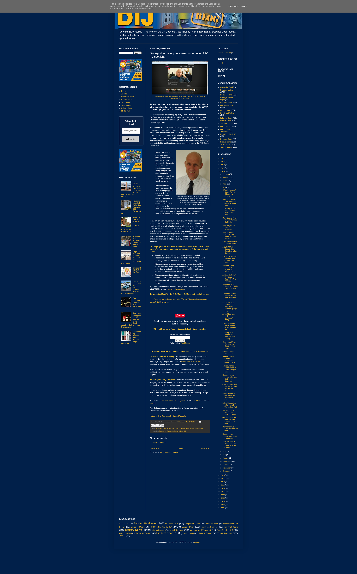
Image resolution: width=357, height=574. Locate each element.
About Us (124, 94)
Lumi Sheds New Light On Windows (228, 227)
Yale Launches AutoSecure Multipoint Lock (229, 412)
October (226, 465)
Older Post (205, 448)
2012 (223, 162)
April (225, 184)
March (225, 181)
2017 (223, 479)
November (227, 468)
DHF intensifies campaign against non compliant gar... (229, 360)
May (224, 187)
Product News (225, 142)
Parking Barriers (125, 533)
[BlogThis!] (155, 425)
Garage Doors (161, 428)
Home (180, 448)
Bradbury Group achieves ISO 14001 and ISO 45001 (137, 242)
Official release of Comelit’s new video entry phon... (229, 193)
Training (122, 536)
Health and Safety (173, 428)
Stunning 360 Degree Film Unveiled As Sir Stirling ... (229, 336)
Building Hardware (227, 90)
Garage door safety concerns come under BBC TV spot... (229, 421)
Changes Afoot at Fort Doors (228, 352)
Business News (226, 95)
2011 (223, 158)
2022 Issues (126, 105)
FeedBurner (185, 343)
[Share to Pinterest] (162, 425)
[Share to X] (157, 425)
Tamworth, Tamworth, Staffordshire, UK (172, 431)
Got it (244, 6)
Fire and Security (226, 105)
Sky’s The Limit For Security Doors (229, 243)
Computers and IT (212, 524)
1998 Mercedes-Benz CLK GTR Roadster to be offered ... (229, 444)
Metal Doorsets (226, 127)
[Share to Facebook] (160, 425)
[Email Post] (199, 422)
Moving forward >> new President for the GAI (230, 429)
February (226, 177)
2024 (223, 501)
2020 (223, 488)
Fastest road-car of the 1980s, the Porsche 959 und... (229, 397)
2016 (223, 475)
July (224, 455)
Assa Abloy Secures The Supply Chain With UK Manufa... (229, 278)
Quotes (224, 63)
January (226, 174)
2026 (223, 508)
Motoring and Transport (225, 130)
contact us (196, 400)
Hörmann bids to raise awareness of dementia (229, 436)
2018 (223, 482)
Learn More (233, 6)
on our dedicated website (197, 351)
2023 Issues (126, 102)
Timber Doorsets (226, 148)
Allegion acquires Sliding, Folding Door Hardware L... (229, 296)
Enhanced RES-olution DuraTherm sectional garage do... (229, 307)
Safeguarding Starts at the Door (137, 270)
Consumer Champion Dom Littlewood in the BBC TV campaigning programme (180, 96)
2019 (223, 485)
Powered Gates (226, 139)
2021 (223, 491)
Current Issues (126, 100)
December (227, 471)
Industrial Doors (226, 118)
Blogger (197, 542)
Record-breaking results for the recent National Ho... (229, 326)
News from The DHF (197, 428)
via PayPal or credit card (191, 362)
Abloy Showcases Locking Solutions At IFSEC (229, 317)
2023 (223, 498)
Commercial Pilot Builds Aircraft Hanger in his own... (228, 345)
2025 (223, 505)
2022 (223, 495)
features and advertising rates (173, 400)
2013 (223, 165)
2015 (223, 171)
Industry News (185, 428)
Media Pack (125, 111)
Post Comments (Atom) (169, 452)
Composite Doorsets (192, 524)
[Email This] (152, 425)
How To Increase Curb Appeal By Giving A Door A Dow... (229, 202)
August (225, 458)
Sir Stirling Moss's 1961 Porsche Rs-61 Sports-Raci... (229, 212)
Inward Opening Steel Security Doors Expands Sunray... (229, 235)
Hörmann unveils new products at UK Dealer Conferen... (229, 378)
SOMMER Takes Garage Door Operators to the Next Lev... (229, 250)
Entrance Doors (226, 103)
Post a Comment (159, 443)
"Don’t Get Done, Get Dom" (180, 98)
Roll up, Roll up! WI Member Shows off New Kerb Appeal (229, 259)
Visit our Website (127, 97)
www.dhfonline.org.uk (175, 289)
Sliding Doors (188, 533)
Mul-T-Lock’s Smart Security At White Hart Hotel (229, 220)
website (153, 403)
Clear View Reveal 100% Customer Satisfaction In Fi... (229, 387)
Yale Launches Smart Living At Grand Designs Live (229, 369)
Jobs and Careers (227, 124)
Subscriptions (126, 108)
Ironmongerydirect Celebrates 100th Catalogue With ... (230, 287)
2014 (223, 168)
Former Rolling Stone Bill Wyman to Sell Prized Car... (228, 269)
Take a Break (225, 145)
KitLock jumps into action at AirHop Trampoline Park (229, 405)
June (225, 452)
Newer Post (155, 448)
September (227, 461)
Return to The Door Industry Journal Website (168, 416)
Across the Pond (226, 87)
